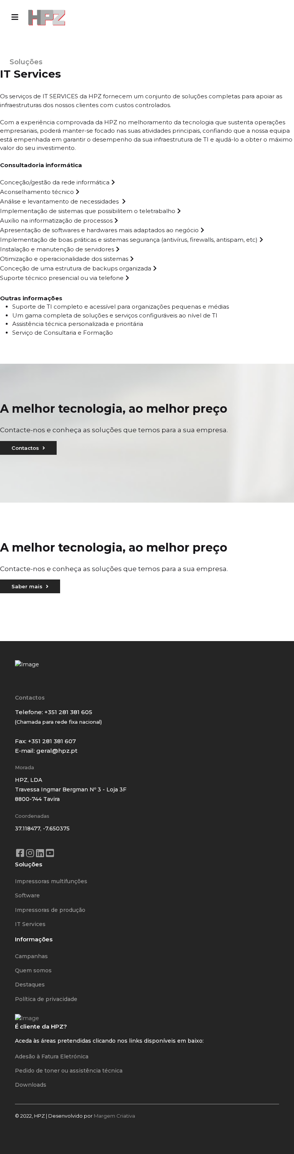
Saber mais (27, 586)
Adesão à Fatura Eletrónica (51, 1056)
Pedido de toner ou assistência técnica (68, 1070)
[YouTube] (50, 850)
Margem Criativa (114, 1116)
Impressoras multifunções (51, 881)
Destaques (30, 984)
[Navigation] (15, 17)
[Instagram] (30, 850)
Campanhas (31, 956)
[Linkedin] (40, 850)
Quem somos (33, 970)
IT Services (30, 924)
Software (27, 895)
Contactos (26, 448)
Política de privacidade (46, 999)
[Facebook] (20, 850)
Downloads (30, 1084)
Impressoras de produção (50, 910)
